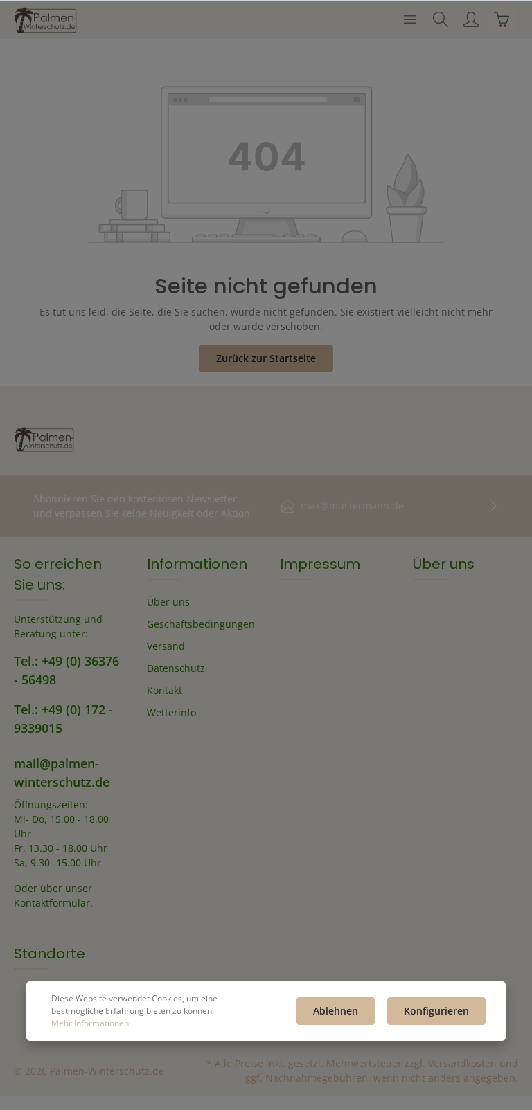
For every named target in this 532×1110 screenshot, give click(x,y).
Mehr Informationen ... (94, 1023)
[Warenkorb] (501, 19)
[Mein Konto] (471, 19)
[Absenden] (493, 506)
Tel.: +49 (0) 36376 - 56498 (66, 670)
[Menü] (410, 19)
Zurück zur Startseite (266, 358)
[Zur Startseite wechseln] (46, 19)
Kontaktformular (52, 902)
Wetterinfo (171, 712)
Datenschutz (176, 668)
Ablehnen (335, 1010)
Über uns (168, 601)
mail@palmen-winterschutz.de (61, 772)
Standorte (49, 953)
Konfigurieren (436, 1010)
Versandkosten (462, 1063)
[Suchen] (440, 19)
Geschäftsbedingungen (201, 623)
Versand (166, 646)
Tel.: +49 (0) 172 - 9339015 (63, 718)
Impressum (320, 564)
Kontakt (164, 690)
